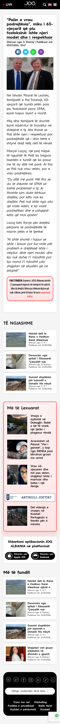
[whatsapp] (38, 680)
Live (9, 4)
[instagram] (30, 680)
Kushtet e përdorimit (23, 709)
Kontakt (45, 709)
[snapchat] (53, 680)
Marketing (40, 702)
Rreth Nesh (45, 706)
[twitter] (16, 680)
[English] (50, 4)
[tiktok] (45, 680)
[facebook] (23, 680)
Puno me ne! (22, 702)
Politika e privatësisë (21, 706)
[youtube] (8, 680)
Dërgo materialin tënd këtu (28, 691)
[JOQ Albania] (30, 5)
